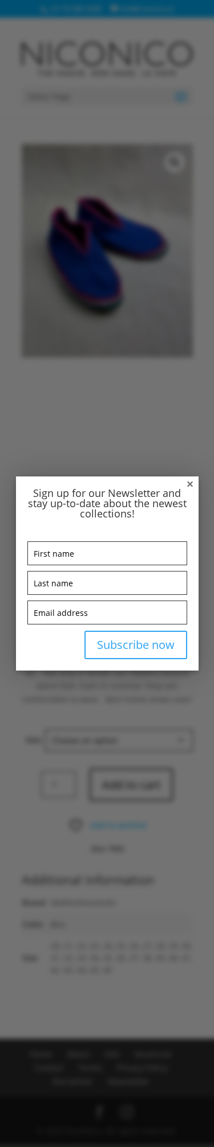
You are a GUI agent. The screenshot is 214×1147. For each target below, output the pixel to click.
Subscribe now (136, 644)
